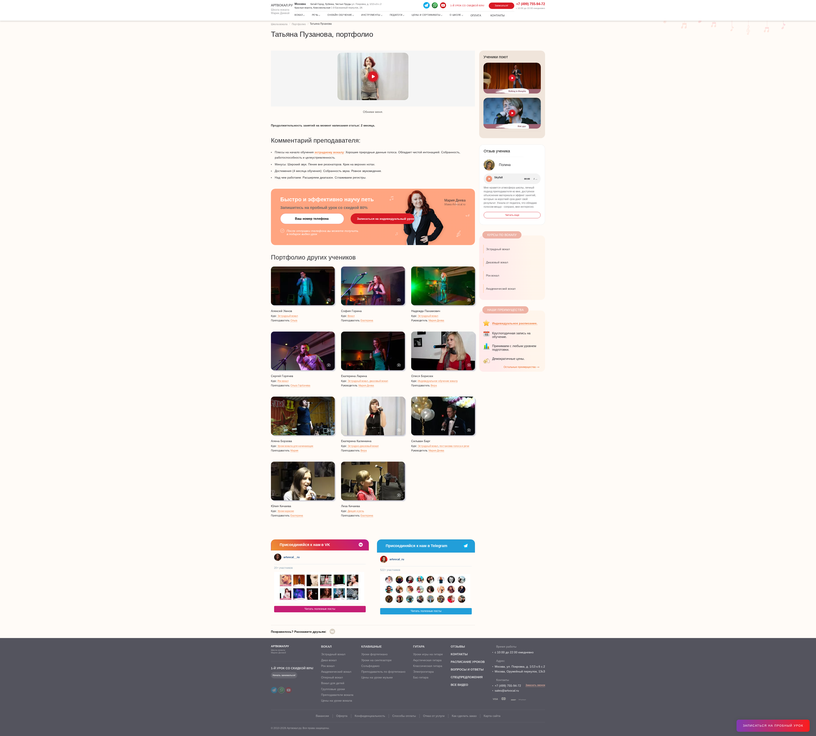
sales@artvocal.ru (507, 690)
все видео (459, 684)
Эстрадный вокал (288, 316)
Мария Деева (436, 320)
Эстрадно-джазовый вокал (363, 446)
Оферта (341, 716)
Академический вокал (501, 288)
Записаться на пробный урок (773, 725)
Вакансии (322, 716)
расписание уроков (468, 662)
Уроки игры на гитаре (428, 654)
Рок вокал (283, 381)
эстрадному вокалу (329, 152)
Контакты (497, 15)
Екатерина (367, 320)
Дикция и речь (356, 511)
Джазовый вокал (497, 262)
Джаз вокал (329, 660)
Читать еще (512, 215)
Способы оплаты (404, 716)
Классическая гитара (427, 666)
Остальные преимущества (520, 367)
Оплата (475, 15)
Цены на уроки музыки (377, 677)
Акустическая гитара (427, 660)
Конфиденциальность (370, 716)
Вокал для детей (332, 683)
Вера (434, 385)
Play (489, 179)
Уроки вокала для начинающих (295, 446)
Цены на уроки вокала (336, 700)
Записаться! (501, 5)
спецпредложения (467, 677)
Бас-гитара (420, 677)
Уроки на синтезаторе (376, 660)
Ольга (293, 320)
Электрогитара (423, 671)
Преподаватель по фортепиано (383, 671)
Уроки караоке (286, 511)
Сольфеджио (370, 666)
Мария (294, 450)
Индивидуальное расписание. (514, 323)
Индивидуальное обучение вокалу (438, 381)
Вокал (351, 316)
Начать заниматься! (284, 675)
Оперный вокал (332, 677)
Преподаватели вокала (337, 694)
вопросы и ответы (467, 669)
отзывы (458, 646)
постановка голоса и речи (454, 446)
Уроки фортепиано (374, 654)
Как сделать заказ (464, 716)
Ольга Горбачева (300, 385)
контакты (459, 654)
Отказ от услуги (434, 716)
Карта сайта (492, 716)
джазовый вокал (378, 381)
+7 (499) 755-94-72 (508, 685)
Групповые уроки (333, 689)
